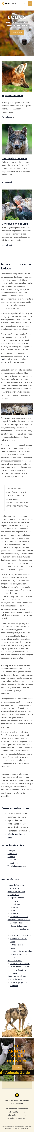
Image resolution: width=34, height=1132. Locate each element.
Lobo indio (12, 860)
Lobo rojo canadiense (19, 916)
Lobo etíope (13, 863)
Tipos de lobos (13, 894)
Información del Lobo (14, 158)
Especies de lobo (17, 897)
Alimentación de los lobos (20, 935)
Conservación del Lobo (15, 223)
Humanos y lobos (15, 960)
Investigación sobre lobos (20, 966)
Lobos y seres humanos (20, 963)
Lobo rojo (11, 856)
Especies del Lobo (12, 95)
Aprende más (7, 117)
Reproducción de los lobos (21, 951)
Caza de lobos (16, 979)
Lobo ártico (12, 853)
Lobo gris (11, 850)
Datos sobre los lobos (16, 891)
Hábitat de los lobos (18, 926)
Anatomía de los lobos (19, 923)
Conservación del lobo (17, 976)
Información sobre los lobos (19, 919)
